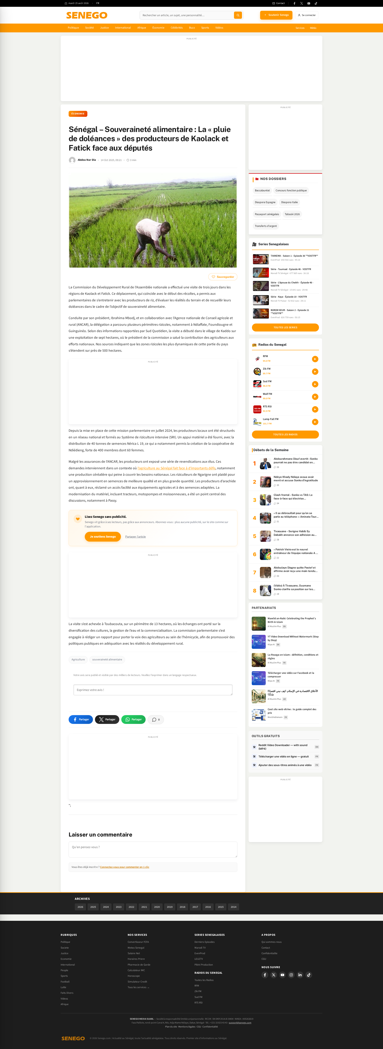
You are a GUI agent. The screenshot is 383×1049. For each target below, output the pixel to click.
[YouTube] (308, 3)
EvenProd (199, 953)
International (123, 28)
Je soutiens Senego (103, 537)
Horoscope (134, 976)
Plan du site (171, 1026)
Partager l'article (135, 536)
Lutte (63, 987)
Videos (64, 998)
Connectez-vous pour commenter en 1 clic (124, 867)
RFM (196, 985)
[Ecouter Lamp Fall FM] (315, 422)
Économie (158, 28)
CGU (264, 959)
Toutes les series (285, 327)
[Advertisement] (191, 70)
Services (300, 28)
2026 (80, 907)
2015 (221, 907)
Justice (104, 28)
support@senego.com (240, 1022)
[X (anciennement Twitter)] (301, 3)
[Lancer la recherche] (238, 15)
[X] (273, 975)
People (64, 970)
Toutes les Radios (204, 980)
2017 (195, 907)
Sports (205, 28)
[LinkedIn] (300, 975)
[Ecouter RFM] (315, 359)
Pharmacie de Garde (139, 965)
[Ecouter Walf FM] (315, 397)
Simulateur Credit (137, 981)
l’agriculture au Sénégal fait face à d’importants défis (176, 468)
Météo (313, 28)
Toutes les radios (285, 434)
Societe (65, 948)
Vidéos (219, 28)
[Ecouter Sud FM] (315, 384)
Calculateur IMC (136, 970)
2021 (144, 907)
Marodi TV (200, 948)
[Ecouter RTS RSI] (315, 409)
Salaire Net (134, 953)
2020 (157, 907)
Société (89, 28)
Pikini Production (203, 965)
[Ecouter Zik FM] (315, 371)
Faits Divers (67, 993)
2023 (118, 907)
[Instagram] (291, 975)
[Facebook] (294, 3)
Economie (66, 959)
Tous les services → (139, 987)
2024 (106, 907)
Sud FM (198, 997)
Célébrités (177, 28)
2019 (170, 907)
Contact (266, 948)
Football (65, 981)
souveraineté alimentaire (107, 660)
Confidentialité (210, 1026)
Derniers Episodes (204, 942)
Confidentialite (269, 953)
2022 (131, 907)
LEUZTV (198, 959)
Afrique (141, 28)
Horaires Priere (136, 959)
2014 (233, 907)
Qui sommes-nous (272, 942)
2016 (208, 907)
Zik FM (197, 991)
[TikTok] (316, 3)
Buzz (192, 28)
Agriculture (78, 660)
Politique (73, 28)
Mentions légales (186, 1026)
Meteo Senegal (136, 948)
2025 (93, 907)
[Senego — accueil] (88, 15)
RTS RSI (198, 1002)
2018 (182, 907)
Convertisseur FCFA (138, 942)
